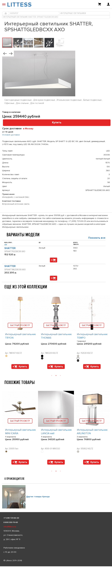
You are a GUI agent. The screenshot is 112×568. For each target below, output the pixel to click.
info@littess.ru (10, 526)
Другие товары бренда (38, 496)
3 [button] (60, 375)
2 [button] (56, 375)
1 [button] (51, 375)
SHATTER (10, 248)
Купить (56, 122)
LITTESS (19, 4)
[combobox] (29, 128)
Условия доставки (11, 135)
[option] (20, 332)
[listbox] (56, 566)
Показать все (96, 237)
